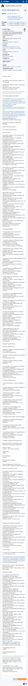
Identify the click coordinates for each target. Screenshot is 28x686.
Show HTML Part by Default (15, 18)
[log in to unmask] (8, 56)
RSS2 (24, 679)
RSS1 (20, 679)
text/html (15, 70)
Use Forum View (11, 13)
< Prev (14, 22)
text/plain (5, 70)
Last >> (24, 22)
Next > (19, 22)
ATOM (15, 679)
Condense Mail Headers (13, 19)
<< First (10, 22)
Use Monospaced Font (13, 16)
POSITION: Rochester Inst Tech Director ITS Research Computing (12, 47)
